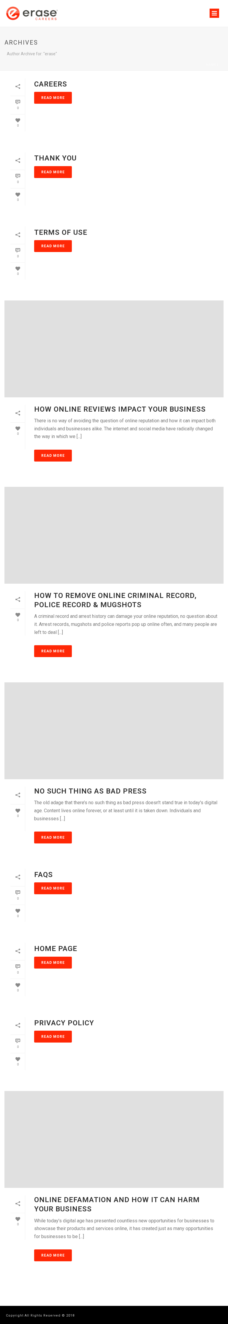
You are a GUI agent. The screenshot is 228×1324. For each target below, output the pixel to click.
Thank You (55, 158)
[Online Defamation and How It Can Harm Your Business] (114, 1139)
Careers (50, 84)
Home (211, 65)
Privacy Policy (64, 1023)
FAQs (43, 874)
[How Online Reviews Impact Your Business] (114, 348)
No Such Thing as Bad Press (90, 791)
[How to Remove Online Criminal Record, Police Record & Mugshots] (114, 535)
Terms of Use (60, 232)
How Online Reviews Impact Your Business (120, 409)
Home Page (55, 948)
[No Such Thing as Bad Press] (114, 730)
